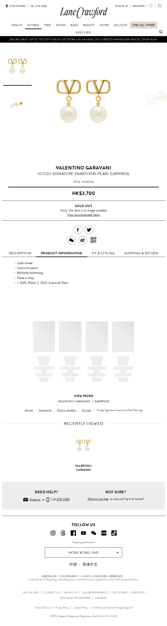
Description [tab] (20, 253)
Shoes (61, 25)
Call (59, 499)
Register (139, 6)
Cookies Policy (81, 607)
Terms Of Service (43, 607)
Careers (101, 598)
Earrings (102, 401)
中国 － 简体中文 (83, 564)
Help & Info (31, 592)
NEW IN (17, 25)
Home (104, 25)
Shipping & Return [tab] (141, 253)
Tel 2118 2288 (38, 6)
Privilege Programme (75, 598)
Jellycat (120, 25)
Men (47, 25)
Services (138, 592)
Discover (83, 32)
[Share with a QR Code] (94, 240)
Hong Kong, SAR (83, 552)
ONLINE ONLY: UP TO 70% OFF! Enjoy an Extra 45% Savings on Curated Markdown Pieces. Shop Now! (83, 39)
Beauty (88, 25)
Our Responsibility (95, 592)
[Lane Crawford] (83, 18)
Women (33, 25)
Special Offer (143, 25)
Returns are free (98, 499)
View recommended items (83, 214)
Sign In (119, 6)
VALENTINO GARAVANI (83, 167)
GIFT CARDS (120, 592)
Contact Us (52, 592)
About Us (70, 592)
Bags (74, 25)
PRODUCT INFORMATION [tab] (61, 253)
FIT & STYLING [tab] (103, 253)
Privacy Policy (62, 607)
